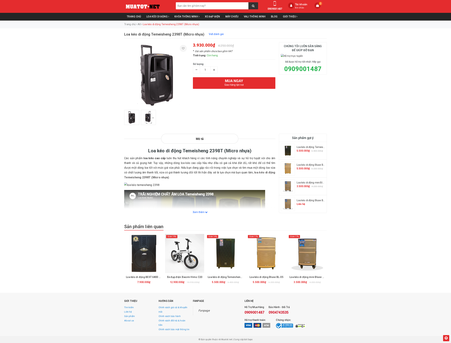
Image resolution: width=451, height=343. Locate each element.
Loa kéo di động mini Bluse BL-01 (315, 182)
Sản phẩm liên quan (143, 226)
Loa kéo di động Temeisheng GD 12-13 (318, 147)
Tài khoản (301, 4)
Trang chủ (134, 16)
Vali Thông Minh (255, 16)
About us (129, 320)
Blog (274, 16)
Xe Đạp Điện (212, 16)
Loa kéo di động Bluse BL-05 (312, 164)
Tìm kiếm (129, 307)
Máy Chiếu (232, 16)
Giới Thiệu (290, 16)
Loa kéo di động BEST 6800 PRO (144, 277)
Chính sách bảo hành (170, 316)
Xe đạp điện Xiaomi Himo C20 (184, 277)
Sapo (250, 339)
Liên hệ (128, 311)
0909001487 (275, 8)
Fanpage (204, 310)
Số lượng (198, 64)
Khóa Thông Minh (186, 16)
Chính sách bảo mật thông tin (174, 329)
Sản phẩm (129, 316)
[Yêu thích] (183, 48)
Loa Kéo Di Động (157, 16)
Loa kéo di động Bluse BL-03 (312, 200)
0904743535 (279, 312)
